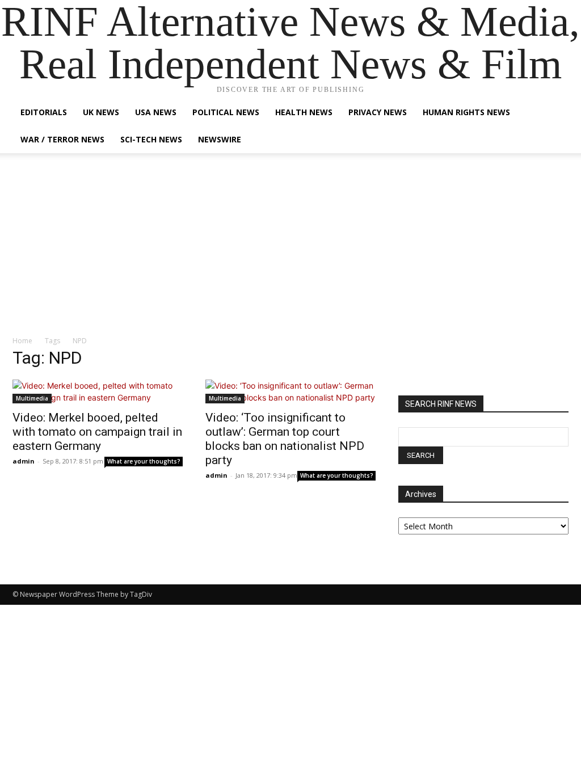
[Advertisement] (290, 250)
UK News (101, 112)
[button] (555, 113)
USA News (155, 112)
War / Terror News (62, 139)
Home (22, 341)
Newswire (219, 139)
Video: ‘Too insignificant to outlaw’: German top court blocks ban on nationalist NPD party (284, 439)
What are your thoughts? (143, 461)
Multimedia (32, 398)
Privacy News (377, 112)
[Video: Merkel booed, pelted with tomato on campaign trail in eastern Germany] (97, 391)
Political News (225, 112)
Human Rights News (466, 112)
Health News (303, 112)
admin (23, 461)
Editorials (43, 112)
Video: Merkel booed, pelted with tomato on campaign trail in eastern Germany (97, 432)
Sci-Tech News (151, 139)
